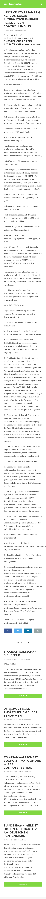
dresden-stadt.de (13, 4)
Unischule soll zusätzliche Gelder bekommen (20, 712)
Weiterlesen (23, 695)
